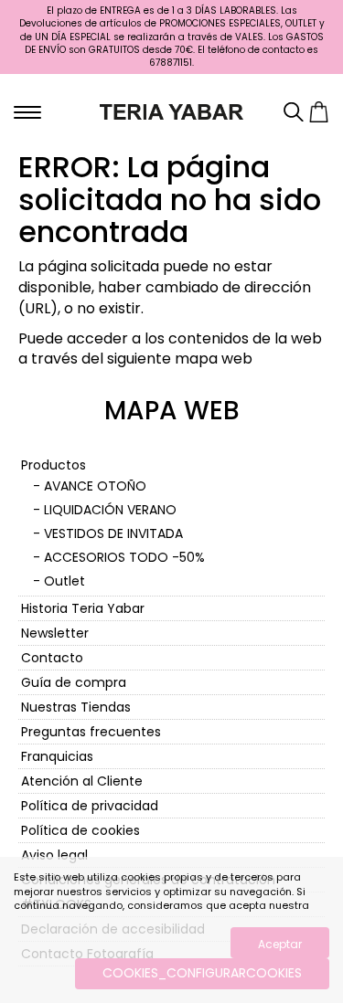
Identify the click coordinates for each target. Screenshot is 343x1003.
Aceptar (280, 944)
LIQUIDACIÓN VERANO (110, 510)
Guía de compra (73, 682)
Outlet (64, 581)
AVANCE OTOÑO (95, 486)
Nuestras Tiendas (76, 707)
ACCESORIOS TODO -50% (124, 557)
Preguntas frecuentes (91, 732)
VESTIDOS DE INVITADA (113, 533)
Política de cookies (80, 830)
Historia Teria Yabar (83, 608)
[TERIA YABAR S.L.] (171, 110)
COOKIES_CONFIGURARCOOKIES (202, 973)
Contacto (52, 658)
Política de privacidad (89, 806)
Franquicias (57, 756)
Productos (53, 465)
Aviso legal (54, 855)
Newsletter (55, 633)
